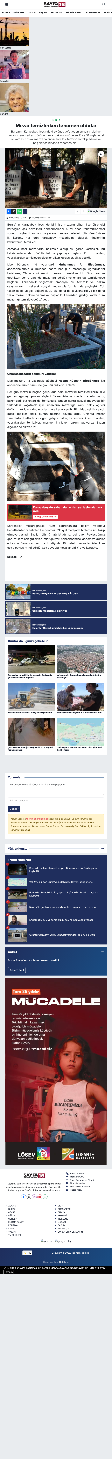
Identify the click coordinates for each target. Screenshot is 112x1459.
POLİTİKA (13, 1225)
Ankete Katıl (17, 970)
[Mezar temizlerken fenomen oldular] (56, 178)
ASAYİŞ (31, 12)
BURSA (6, 12)
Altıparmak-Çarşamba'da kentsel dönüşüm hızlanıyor (79, 676)
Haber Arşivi (76, 1190)
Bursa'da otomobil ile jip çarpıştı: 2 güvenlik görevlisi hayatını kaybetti (30, 676)
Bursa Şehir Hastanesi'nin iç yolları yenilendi (30, 712)
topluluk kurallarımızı (37, 818)
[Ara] (104, 4)
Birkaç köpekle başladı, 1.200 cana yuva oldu (79, 712)
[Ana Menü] (6, 4)
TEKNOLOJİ (63, 1228)
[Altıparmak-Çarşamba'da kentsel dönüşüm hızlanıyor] (80, 659)
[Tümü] (102, 848)
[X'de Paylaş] (13, 211)
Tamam (9, 1271)
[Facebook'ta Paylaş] (9, 211)
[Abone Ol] (96, 211)
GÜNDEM (18, 12)
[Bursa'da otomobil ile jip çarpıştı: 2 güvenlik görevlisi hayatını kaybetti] (31, 659)
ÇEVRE (11, 1212)
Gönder (14, 808)
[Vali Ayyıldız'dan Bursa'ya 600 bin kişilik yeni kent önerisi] (80, 731)
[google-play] (63, 1241)
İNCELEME (63, 1219)
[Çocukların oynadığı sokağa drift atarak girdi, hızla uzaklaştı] (31, 731)
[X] (29, 1196)
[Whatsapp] (45, 1196)
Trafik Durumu (77, 1176)
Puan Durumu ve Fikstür (82, 1180)
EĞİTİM (11, 1215)
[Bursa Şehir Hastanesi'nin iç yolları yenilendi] (31, 696)
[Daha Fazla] (25, 211)
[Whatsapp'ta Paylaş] (19, 211)
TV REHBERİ (14, 1235)
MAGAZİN (62, 1222)
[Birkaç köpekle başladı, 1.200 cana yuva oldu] (80, 696)
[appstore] (47, 1241)
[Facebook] (23, 1196)
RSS (28, 1253)
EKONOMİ (56, 12)
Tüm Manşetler (77, 1183)
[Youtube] (39, 1196)
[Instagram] (34, 1196)
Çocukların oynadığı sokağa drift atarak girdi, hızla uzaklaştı (31, 748)
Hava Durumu (77, 1173)
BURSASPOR (93, 12)
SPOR (11, 1228)
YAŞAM (43, 12)
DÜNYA (61, 1212)
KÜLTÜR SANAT (74, 12)
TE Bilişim (64, 1262)
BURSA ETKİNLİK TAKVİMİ (70, 1232)
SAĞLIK (61, 1225)
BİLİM (60, 1205)
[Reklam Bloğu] (56, 1071)
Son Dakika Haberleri (80, 1186)
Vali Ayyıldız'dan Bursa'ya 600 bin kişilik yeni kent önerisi (79, 748)
